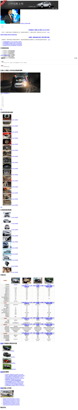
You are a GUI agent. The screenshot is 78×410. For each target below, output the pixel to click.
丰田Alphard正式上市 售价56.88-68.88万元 (11, 404)
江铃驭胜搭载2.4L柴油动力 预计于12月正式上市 (14, 385)
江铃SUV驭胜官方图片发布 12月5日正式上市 (14, 382)
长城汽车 (49, 284)
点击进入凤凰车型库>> (5, 55)
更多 (1, 109)
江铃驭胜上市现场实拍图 (25, 23)
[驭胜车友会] (10, 34)
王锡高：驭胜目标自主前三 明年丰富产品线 (39, 37)
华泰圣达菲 (13, 369)
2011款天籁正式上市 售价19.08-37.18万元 (11, 401)
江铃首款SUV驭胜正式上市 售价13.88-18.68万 (14, 374)
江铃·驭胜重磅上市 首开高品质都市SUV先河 (14, 376)
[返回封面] (2, 34)
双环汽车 (27, 284)
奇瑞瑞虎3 (13, 363)
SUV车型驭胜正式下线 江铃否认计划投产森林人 (12, 44)
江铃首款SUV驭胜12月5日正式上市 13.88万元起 (14, 378)
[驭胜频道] (5, 34)
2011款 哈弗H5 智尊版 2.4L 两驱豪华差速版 (49, 286)
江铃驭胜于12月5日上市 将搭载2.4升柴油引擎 (14, 384)
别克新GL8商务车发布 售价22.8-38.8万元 (11, 398)
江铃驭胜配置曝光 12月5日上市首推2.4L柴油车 (12, 41)
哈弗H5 (12, 350)
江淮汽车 (38, 284)
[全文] (48, 32)
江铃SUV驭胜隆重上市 (5, 93)
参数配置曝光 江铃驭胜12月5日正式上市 (13, 379)
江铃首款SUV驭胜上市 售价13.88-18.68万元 (39, 30)
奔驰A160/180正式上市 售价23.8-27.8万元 (11, 402)
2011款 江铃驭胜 (14, 119)
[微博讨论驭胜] (14, 34)
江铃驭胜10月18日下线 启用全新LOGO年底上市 (12, 45)
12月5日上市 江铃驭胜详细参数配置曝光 (13, 380)
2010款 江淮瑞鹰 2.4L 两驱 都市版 (38, 286)
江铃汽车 (15, 284)
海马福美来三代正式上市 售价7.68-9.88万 (11, 403)
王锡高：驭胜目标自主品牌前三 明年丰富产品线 (14, 375)
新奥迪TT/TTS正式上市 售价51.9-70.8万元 (11, 399)
